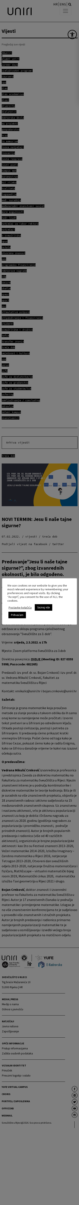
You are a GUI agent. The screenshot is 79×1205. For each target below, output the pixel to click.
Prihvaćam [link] (17, 615)
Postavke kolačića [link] (20, 607)
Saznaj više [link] (43, 607)
